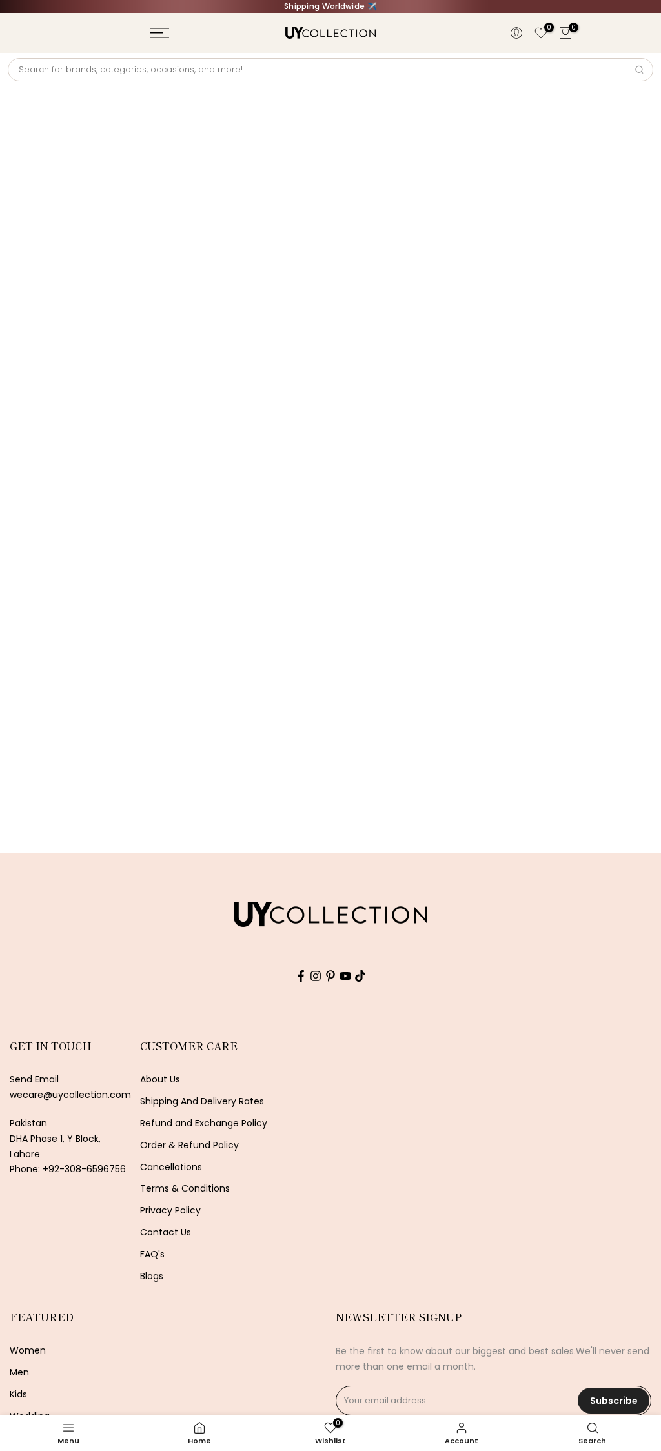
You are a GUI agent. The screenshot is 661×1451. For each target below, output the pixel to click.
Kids (18, 1394)
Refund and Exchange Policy (203, 1123)
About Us (160, 1079)
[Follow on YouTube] (345, 976)
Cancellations (171, 1167)
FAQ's (152, 1254)
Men (19, 1372)
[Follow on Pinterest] (330, 976)
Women (28, 1350)
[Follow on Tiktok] (360, 976)
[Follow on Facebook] (301, 976)
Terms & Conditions (185, 1188)
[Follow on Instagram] (315, 976)
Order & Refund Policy (189, 1145)
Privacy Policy (170, 1210)
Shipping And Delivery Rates (202, 1101)
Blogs (151, 1276)
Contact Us (165, 1232)
